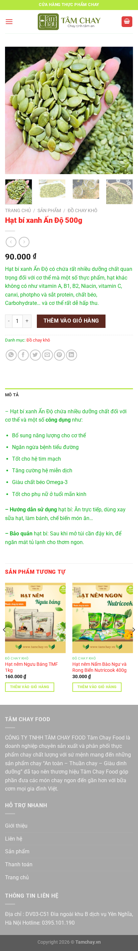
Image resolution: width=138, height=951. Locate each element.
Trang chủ (18, 210)
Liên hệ (13, 839)
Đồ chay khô (82, 210)
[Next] (122, 110)
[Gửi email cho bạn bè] (47, 355)
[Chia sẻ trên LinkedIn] (71, 355)
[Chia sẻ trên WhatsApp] (11, 355)
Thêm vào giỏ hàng (71, 321)
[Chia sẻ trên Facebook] (23, 355)
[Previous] (16, 110)
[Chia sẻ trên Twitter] (35, 355)
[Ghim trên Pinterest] (59, 355)
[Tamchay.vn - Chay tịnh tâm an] (69, 21)
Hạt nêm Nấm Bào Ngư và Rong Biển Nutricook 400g (99, 667)
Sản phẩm (49, 210)
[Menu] (9, 21)
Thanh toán (18, 864)
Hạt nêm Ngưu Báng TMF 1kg (31, 667)
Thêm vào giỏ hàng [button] (30, 687)
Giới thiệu (16, 826)
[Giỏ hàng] (127, 21)
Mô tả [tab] (12, 394)
